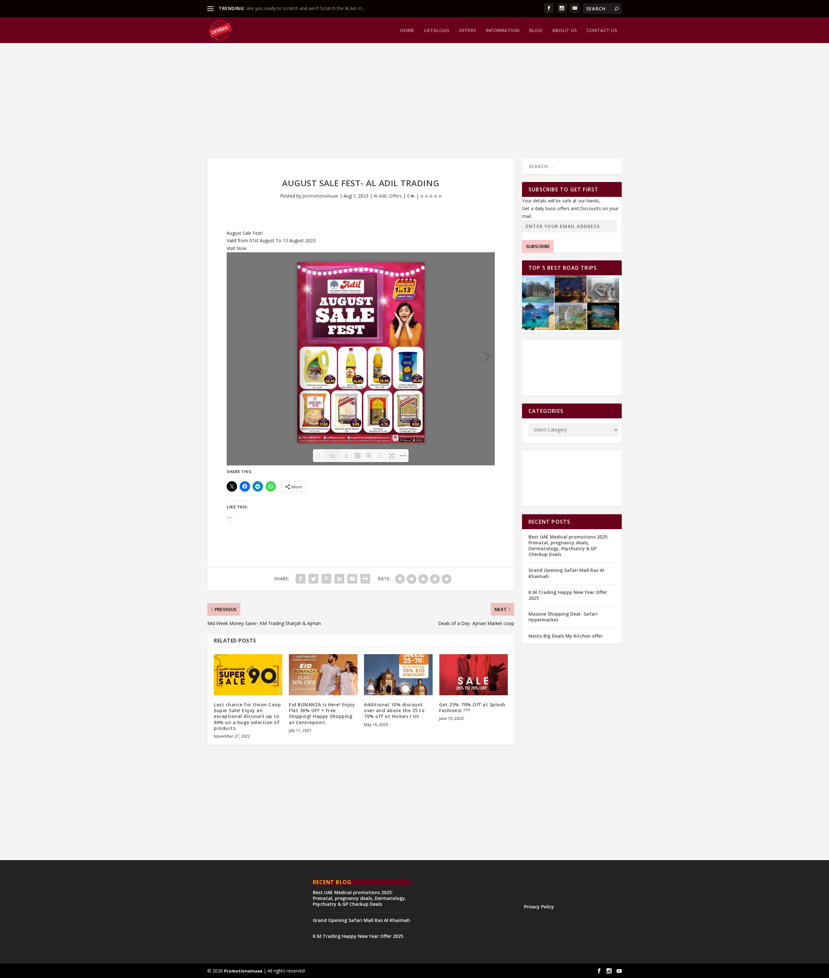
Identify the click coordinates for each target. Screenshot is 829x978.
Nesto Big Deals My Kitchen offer (565, 636)
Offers (467, 30)
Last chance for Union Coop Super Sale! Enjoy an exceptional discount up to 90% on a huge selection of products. (247, 716)
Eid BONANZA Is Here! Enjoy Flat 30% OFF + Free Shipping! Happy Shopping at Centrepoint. (322, 713)
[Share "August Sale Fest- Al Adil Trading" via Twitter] (313, 578)
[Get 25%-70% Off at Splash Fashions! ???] (473, 674)
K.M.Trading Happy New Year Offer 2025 (567, 595)
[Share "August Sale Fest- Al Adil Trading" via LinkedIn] (339, 578)
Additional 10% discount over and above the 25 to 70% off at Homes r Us (394, 710)
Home (407, 30)
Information (502, 30)
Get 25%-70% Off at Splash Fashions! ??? (472, 707)
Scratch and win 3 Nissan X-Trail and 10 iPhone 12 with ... (306, 8)
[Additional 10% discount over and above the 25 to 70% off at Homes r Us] (398, 674)
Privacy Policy (539, 907)
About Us (564, 30)
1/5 (332, 456)
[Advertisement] (401, 100)
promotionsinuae (320, 196)
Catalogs (436, 30)
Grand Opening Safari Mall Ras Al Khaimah (566, 573)
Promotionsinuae (243, 971)
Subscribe (538, 246)
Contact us (601, 30)
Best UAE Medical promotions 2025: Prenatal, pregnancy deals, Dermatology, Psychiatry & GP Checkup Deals (568, 546)
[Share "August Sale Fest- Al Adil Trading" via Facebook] (300, 578)
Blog (535, 30)
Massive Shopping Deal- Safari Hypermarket (562, 617)
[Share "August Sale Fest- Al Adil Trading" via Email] (352, 578)
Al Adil (380, 196)
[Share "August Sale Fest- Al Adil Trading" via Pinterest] (326, 578)
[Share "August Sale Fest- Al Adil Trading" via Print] (365, 578)
